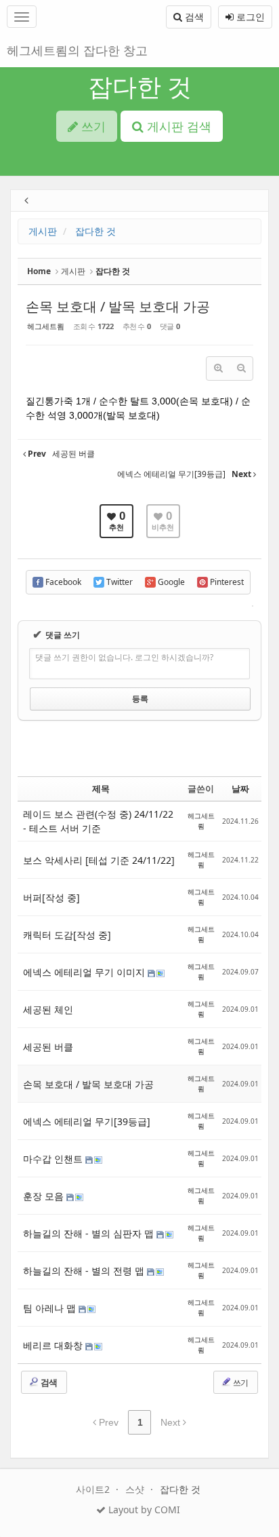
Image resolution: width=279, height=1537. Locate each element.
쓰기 (240, 1382)
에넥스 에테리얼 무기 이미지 (85, 972)
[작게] (241, 368)
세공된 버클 (48, 1046)
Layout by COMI (143, 1509)
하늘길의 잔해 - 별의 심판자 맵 (89, 1233)
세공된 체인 (48, 1009)
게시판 (42, 231)
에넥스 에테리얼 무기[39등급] (86, 1121)
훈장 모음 (44, 1196)
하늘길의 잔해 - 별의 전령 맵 (85, 1270)
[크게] (218, 368)
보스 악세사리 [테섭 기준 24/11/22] (99, 860)
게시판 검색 (177, 126)
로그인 (249, 16)
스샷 (136, 1489)
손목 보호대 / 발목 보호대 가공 (118, 306)
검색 (193, 16)
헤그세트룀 (45, 326)
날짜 (240, 788)
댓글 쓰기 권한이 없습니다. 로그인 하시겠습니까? (124, 657)
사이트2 (94, 1489)
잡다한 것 (140, 86)
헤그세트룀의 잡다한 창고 (77, 50)
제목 (101, 788)
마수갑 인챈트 (54, 1158)
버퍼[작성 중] (51, 897)
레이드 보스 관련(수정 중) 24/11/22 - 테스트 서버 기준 (98, 821)
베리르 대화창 (54, 1345)
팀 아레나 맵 (51, 1308)
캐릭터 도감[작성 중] (67, 934)
